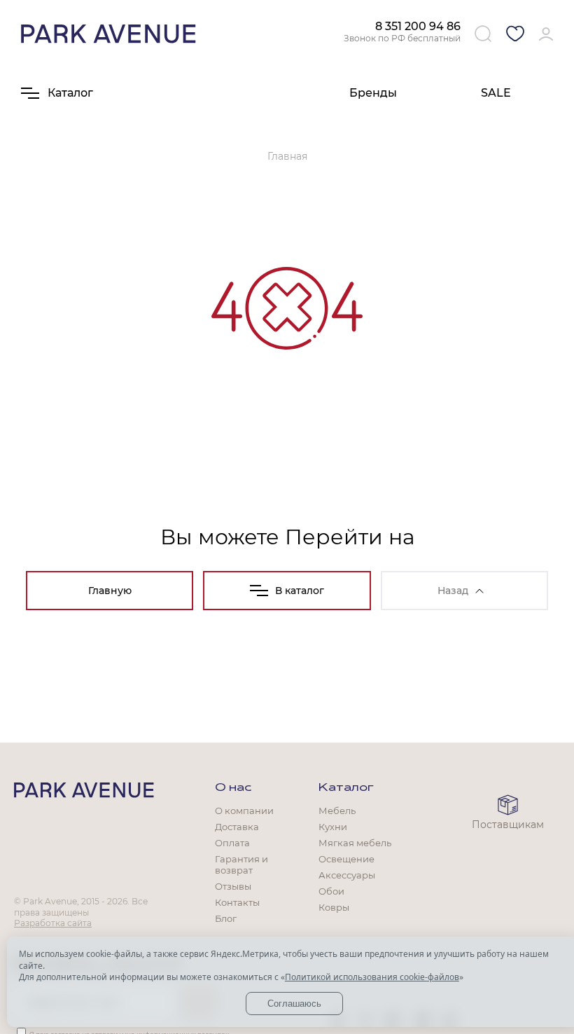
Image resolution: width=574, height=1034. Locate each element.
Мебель (337, 810)
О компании (244, 810)
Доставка (237, 826)
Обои (331, 891)
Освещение (346, 858)
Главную (110, 590)
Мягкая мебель (354, 842)
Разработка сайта (53, 923)
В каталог (299, 590)
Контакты (237, 902)
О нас (233, 788)
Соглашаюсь (294, 1003)
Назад (453, 590)
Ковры (333, 907)
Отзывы (233, 886)
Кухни (332, 826)
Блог (226, 918)
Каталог (346, 788)
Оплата (232, 842)
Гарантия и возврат (241, 864)
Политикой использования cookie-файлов (372, 977)
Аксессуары (346, 875)
